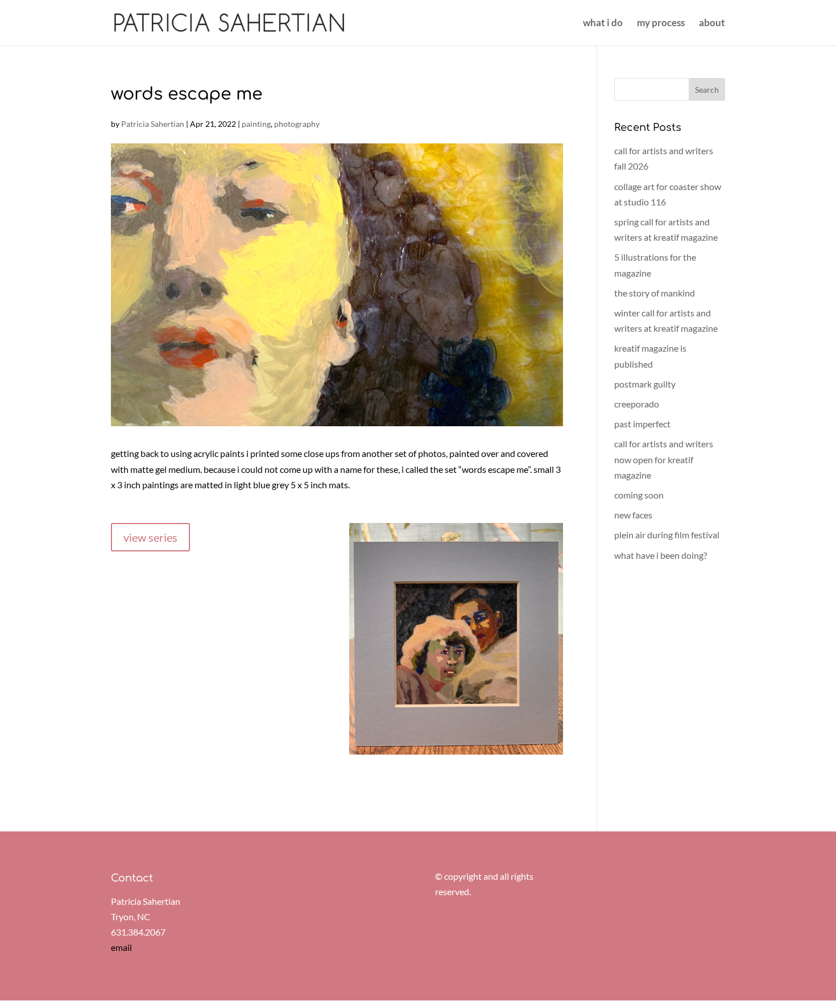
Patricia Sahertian (152, 124)
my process (661, 23)
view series (150, 537)
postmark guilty (645, 383)
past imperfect (642, 423)
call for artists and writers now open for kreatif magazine (663, 459)
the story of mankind (654, 292)
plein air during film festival (666, 534)
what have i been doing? (660, 555)
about (712, 23)
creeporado (636, 403)
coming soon (639, 494)
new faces (633, 514)
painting (256, 124)
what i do (603, 23)
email (121, 947)
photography (297, 124)
